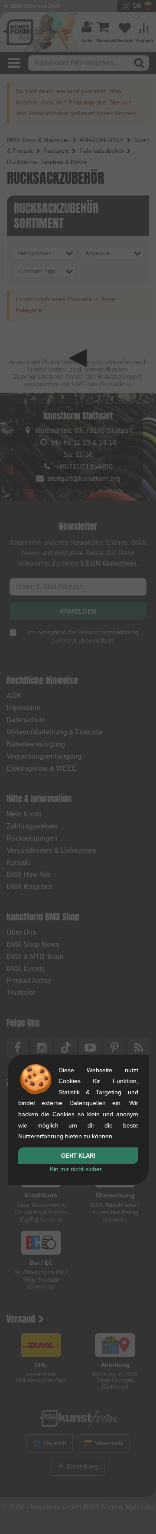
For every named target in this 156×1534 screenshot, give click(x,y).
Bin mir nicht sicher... (78, 1168)
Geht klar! (78, 1156)
